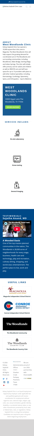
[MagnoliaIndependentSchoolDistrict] (17, 287)
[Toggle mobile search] (27, 7)
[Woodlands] (17, 318)
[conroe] (17, 302)
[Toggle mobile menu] (30, 7)
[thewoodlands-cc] (17, 338)
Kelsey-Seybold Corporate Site (17, 2)
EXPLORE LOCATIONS (13, 107)
